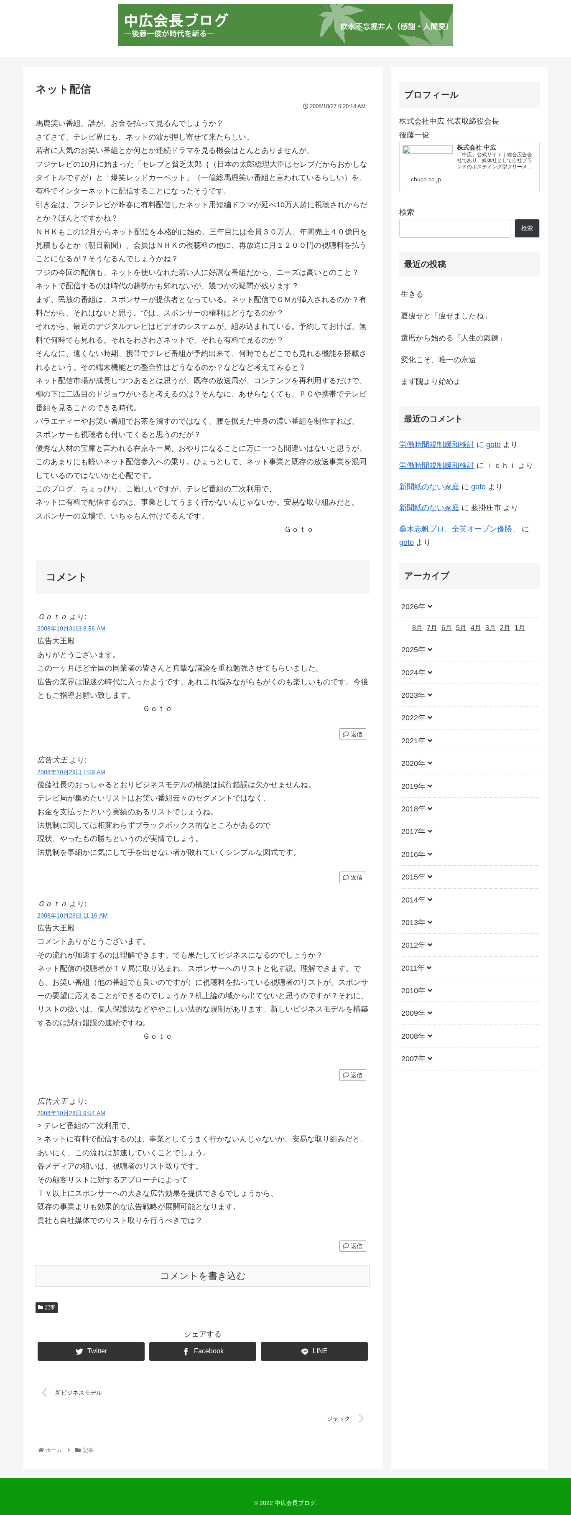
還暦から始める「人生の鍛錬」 (453, 338)
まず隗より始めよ (431, 381)
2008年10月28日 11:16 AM (72, 915)
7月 (432, 627)
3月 (490, 627)
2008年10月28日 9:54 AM (71, 1113)
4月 (476, 627)
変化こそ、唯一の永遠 (438, 360)
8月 (417, 627)
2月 (505, 627)
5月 (461, 627)
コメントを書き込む (203, 1276)
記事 (50, 1307)
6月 (446, 627)
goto (493, 444)
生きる (412, 294)
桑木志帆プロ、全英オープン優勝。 (459, 529)
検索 (406, 212)
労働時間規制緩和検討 (436, 444)
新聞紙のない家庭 (429, 487)
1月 (520, 627)
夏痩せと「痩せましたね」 (446, 316)
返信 (355, 734)
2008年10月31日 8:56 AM (71, 628)
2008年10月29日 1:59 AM (71, 772)
